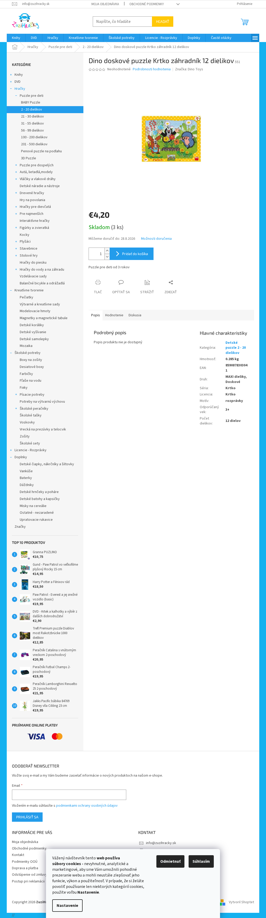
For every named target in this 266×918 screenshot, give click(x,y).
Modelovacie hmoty (35, 311)
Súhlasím (201, 861)
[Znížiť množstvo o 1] (107, 257)
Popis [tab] (95, 315)
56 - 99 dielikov (32, 130)
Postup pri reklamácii (28, 881)
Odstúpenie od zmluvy (29, 874)
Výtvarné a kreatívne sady (40, 304)
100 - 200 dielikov (34, 137)
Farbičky (26, 373)
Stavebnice (28, 248)
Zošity (25, 436)
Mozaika (26, 345)
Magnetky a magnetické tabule (44, 318)
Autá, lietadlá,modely (36, 172)
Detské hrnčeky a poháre (39, 492)
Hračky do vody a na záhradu (42, 269)
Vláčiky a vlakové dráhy (38, 179)
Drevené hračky (32, 193)
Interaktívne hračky (35, 220)
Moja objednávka (105, 4)
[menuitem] (16, 38)
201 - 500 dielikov (34, 144)
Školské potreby (28, 352)
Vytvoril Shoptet (241, 902)
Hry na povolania (32, 200)
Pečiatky (26, 297)
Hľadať (162, 21)
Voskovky (27, 422)
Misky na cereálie (33, 506)
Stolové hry (29, 255)
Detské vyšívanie (33, 332)
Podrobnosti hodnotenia (152, 69)
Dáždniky (27, 485)
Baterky (26, 478)
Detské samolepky (34, 339)
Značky (20, 526)
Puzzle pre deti (31, 95)
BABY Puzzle (30, 102)
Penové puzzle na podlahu (41, 151)
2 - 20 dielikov (31, 109)
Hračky (20, 88)
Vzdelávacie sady (33, 276)
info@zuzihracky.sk (161, 843)
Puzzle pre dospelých (37, 165)
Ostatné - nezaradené (37, 512)
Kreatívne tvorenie (29, 290)
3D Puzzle (28, 158)
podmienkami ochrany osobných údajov (87, 805)
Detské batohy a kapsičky (40, 499)
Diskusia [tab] (135, 315)
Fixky (24, 387)
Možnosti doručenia (156, 238)
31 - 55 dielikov (32, 123)
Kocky (24, 234)
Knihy (19, 74)
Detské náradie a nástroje (40, 186)
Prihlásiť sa (27, 817)
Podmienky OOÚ (24, 861)
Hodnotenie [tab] (114, 315)
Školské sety (30, 443)
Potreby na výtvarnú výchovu (42, 401)
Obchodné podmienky (146, 4)
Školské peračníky (34, 408)
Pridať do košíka (135, 253)
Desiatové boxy (32, 366)
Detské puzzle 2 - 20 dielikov (235, 347)
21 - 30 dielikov (32, 116)
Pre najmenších (31, 213)
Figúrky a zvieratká (34, 227)
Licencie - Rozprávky (30, 450)
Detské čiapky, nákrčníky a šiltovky (47, 464)
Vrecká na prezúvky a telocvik (43, 429)
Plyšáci (25, 241)
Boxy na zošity (31, 359)
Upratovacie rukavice (36, 519)
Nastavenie (67, 905)
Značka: (189, 69)
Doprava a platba (25, 868)
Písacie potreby (32, 394)
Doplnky (21, 457)
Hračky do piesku (33, 262)
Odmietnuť (170, 861)
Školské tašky (31, 415)
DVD (18, 81)
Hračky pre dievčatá (35, 206)
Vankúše (26, 471)
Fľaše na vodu (30, 380)
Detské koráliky (32, 325)
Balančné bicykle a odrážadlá (42, 283)
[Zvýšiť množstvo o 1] (107, 251)
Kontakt (18, 855)
